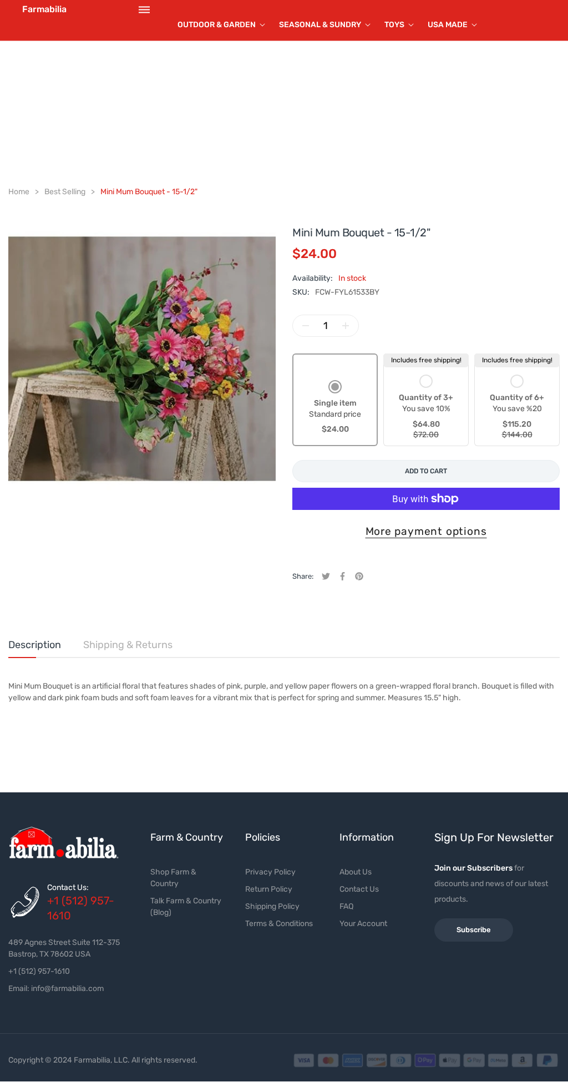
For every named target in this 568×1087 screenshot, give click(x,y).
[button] (335, 408)
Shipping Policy (272, 906)
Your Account (363, 923)
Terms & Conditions (279, 923)
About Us (355, 872)
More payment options (426, 531)
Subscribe (474, 930)
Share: (302, 576)
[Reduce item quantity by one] (305, 325)
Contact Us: (68, 887)
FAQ (346, 906)
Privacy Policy (270, 872)
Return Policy (268, 889)
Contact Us (359, 889)
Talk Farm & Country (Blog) (185, 906)
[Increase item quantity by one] (345, 325)
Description (34, 645)
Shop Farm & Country (173, 877)
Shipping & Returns (128, 645)
